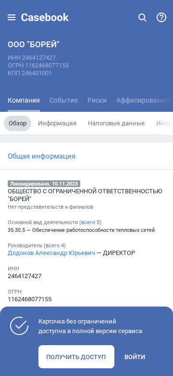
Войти (134, 357)
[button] (11, 17)
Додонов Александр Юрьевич (51, 252)
